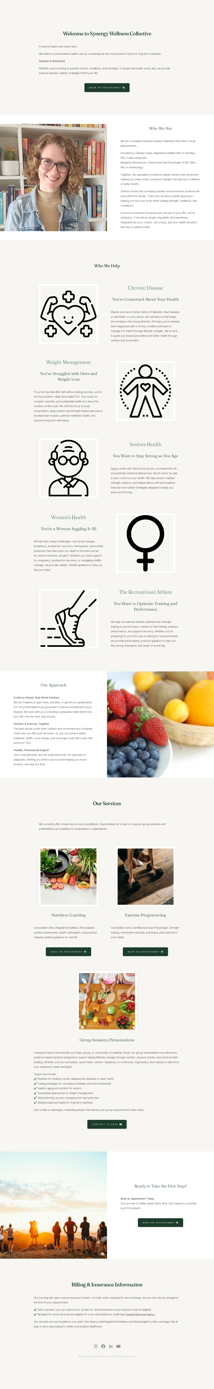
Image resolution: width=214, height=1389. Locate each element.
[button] (107, 87)
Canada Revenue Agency (140, 1314)
